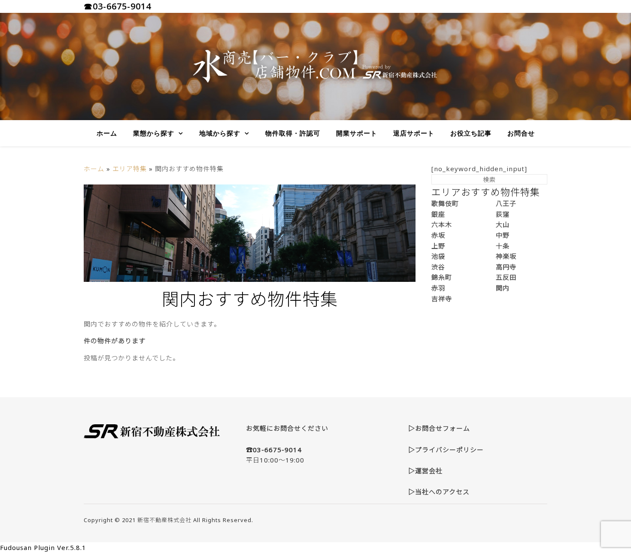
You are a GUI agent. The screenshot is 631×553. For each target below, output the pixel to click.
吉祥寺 (441, 298)
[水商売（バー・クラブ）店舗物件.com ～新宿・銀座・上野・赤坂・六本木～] (315, 66)
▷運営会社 (425, 470)
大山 (503, 224)
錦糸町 (441, 277)
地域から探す (219, 133)
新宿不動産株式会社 (164, 520)
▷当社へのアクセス (439, 491)
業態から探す (153, 133)
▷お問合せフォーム (439, 428)
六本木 (441, 224)
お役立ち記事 (470, 133)
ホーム (107, 133)
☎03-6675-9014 (117, 6)
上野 (438, 246)
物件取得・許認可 (292, 133)
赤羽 (438, 288)
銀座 (438, 214)
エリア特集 (129, 168)
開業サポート (356, 133)
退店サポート (413, 133)
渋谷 (438, 267)
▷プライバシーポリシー (446, 449)
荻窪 (503, 214)
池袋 (438, 256)
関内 (503, 288)
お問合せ (521, 133)
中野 (503, 235)
